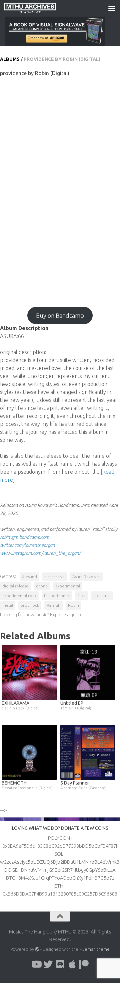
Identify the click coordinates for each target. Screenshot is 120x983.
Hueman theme (94, 949)
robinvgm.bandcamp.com (24, 537)
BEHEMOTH (27, 785)
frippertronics (57, 595)
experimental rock (19, 595)
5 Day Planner (83, 785)
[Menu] (111, 8)
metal (7, 605)
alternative (55, 576)
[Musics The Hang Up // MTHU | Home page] (38, 8)
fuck (82, 595)
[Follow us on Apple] (72, 964)
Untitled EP (75, 705)
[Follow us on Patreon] (84, 964)
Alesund (29, 576)
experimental (67, 586)
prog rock (30, 605)
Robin (73, 605)
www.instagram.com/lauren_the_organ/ (40, 553)
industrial (102, 595)
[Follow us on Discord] (60, 964)
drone (42, 586)
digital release (15, 586)
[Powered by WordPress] (37, 949)
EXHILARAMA (21, 705)
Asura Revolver (86, 576)
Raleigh (53, 605)
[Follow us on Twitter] (48, 964)
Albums (10, 59)
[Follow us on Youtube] (36, 964)
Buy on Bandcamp (60, 315)
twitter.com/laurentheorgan (27, 545)
